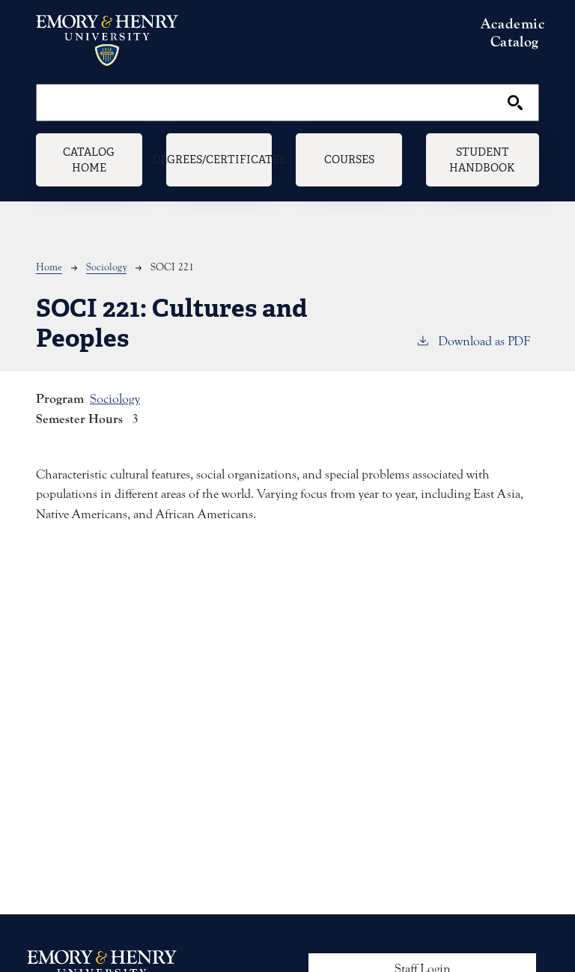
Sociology (106, 267)
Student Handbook (482, 160)
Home (49, 267)
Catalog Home (89, 160)
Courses (349, 159)
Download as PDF (484, 341)
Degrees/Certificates (219, 159)
